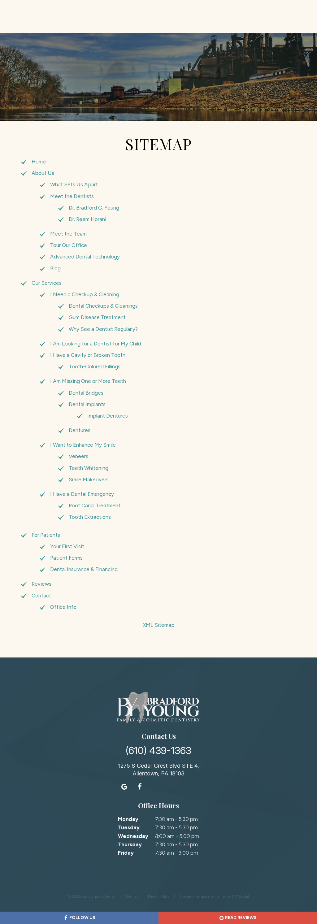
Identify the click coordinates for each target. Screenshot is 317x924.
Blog (55, 268)
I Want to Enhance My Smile (83, 445)
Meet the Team (68, 234)
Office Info (63, 607)
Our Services (47, 283)
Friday (126, 853)
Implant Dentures (107, 416)
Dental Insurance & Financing (84, 569)
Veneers (78, 456)
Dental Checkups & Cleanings (103, 306)
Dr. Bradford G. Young (94, 208)
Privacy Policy (159, 897)
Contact (41, 595)
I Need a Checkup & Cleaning (84, 294)
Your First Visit (67, 546)
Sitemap (131, 897)
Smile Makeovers (89, 479)
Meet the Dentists (72, 196)
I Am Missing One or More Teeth (88, 381)
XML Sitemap (159, 625)
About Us (43, 173)
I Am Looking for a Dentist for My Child (95, 344)
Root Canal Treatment (94, 505)
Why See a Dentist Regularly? (103, 329)
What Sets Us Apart (74, 184)
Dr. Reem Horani (87, 219)
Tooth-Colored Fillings (94, 366)
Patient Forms (66, 558)
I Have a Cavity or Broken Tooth (87, 355)
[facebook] (140, 786)
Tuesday (129, 827)
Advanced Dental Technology (85, 257)
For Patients (46, 535)
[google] (124, 786)
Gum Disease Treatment (97, 317)
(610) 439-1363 (158, 751)
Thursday (130, 844)
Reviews (41, 584)
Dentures (79, 430)
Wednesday (133, 836)
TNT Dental (240, 897)
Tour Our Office (68, 245)
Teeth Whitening (88, 468)
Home (39, 161)
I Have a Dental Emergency (82, 494)
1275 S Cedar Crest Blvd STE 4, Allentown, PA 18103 (158, 769)
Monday (128, 819)
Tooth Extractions (90, 517)
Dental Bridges (86, 393)
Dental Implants (87, 404)
